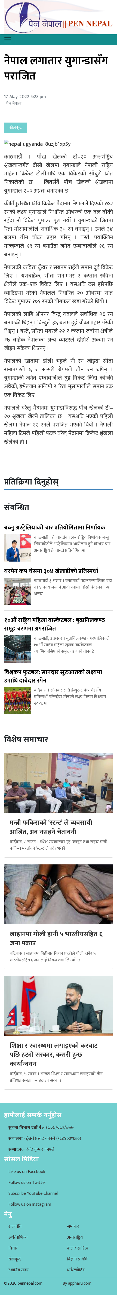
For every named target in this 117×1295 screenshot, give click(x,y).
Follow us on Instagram (29, 1204)
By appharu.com (77, 1283)
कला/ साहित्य (77, 1248)
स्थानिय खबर (18, 1270)
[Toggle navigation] (7, 39)
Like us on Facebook (26, 1171)
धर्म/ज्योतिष (76, 1270)
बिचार (13, 1248)
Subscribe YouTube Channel (33, 1193)
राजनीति (14, 1226)
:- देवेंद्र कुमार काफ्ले (31, 1149)
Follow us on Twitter (27, 1182)
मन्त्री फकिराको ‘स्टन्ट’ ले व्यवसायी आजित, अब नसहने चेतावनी (51, 827)
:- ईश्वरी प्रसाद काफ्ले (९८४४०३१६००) (44, 1138)
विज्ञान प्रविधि (77, 1259)
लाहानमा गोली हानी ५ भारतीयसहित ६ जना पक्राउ (56, 939)
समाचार (73, 1226)
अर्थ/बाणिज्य (17, 1237)
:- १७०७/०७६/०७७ (41, 1127)
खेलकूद (14, 1259)
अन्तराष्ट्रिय (75, 1237)
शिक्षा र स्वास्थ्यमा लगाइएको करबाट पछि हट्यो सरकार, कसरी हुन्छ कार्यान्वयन (54, 1054)
